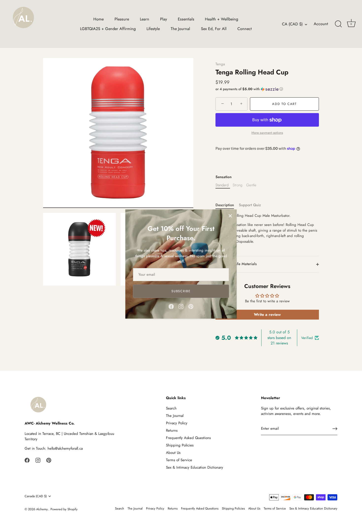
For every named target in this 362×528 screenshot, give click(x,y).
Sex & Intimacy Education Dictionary (194, 467)
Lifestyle (153, 29)
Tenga (220, 64)
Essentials (186, 19)
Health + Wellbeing (221, 19)
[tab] (227, 205)
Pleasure (122, 19)
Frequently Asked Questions (188, 438)
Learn (144, 19)
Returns (172, 430)
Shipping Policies (180, 445)
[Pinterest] (190, 306)
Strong (237, 185)
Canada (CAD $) (36, 496)
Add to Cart (284, 104)
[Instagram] (181, 306)
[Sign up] (334, 428)
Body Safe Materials (239, 264)
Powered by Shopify (64, 509)
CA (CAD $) (292, 24)
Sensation (223, 177)
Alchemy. (42, 509)
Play (163, 19)
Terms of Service (179, 460)
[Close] (230, 215)
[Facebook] (171, 306)
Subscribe (180, 291)
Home (98, 19)
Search (171, 408)
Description (224, 205)
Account (321, 24)
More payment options (267, 132)
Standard (222, 185)
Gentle (251, 185)
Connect (244, 29)
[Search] (338, 24)
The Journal (180, 29)
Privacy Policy (176, 423)
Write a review (267, 314)
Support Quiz (250, 205)
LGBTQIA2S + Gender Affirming (108, 29)
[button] (267, 88)
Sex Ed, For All (214, 29)
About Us (173, 452)
